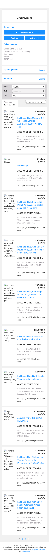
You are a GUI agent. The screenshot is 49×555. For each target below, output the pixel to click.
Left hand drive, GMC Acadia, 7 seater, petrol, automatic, (31, 377)
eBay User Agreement (38, 550)
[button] (24, 32)
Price (5, 95)
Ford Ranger (23, 165)
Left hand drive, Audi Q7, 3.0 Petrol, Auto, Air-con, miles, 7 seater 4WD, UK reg (30, 249)
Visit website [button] (35, 38)
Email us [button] (14, 38)
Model (6, 91)
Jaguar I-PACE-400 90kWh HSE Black (29, 419)
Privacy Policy (26, 551)
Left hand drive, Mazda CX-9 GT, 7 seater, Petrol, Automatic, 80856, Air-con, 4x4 (30, 122)
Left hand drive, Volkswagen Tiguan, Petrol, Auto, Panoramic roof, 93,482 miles (30, 460)
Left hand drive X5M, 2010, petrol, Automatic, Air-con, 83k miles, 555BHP (29, 504)
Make (6, 87)
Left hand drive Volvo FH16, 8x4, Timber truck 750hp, (30, 338)
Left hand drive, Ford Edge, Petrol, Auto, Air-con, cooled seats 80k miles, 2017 (30, 294)
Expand (42, 70)
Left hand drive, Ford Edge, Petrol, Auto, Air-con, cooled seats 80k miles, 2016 (30, 204)
